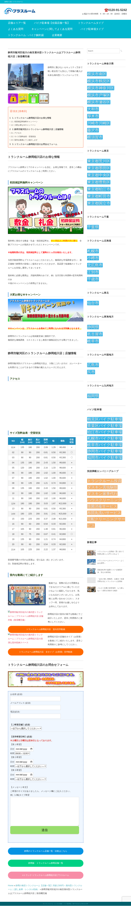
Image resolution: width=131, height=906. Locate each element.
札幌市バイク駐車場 (104, 438)
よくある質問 (15, 29)
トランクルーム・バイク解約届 (26, 35)
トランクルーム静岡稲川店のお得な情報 (31, 118)
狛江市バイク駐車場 (104, 432)
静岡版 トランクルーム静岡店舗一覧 (45, 863)
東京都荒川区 (98, 161)
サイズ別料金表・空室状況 (23, 136)
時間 (12, 753)
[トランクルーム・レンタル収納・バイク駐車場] (20, 9)
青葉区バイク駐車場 (104, 426)
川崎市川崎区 (98, 123)
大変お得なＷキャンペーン (23, 125)
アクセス (16, 133)
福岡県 (93, 396)
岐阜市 (93, 341)
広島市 (93, 365)
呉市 (91, 372)
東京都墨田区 (98, 168)
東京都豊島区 (98, 182)
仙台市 (93, 303)
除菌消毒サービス (102, 506)
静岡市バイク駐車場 (104, 451)
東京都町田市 (98, 196)
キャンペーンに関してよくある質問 (51, 29)
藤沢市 (93, 130)
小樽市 (93, 258)
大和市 (93, 109)
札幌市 (93, 251)
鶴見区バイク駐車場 (104, 419)
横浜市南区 (96, 74)
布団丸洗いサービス (104, 513)
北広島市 (95, 265)
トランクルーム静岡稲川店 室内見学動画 (45, 629)
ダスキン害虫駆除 (102, 487)
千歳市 (93, 279)
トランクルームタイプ (91, 22)
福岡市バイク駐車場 (104, 457)
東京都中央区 (98, 175)
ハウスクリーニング (104, 500)
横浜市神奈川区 (100, 88)
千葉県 (93, 227)
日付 (12, 749)
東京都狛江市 (98, 189)
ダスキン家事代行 (102, 494)
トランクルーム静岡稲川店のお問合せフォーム (34, 144)
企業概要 (57, 35)
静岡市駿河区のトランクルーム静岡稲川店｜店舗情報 (37, 129)
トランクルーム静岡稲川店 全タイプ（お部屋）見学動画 (45, 652)
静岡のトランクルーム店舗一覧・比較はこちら (45, 851)
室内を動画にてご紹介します (24, 140)
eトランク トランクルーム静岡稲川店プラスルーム (45, 875)
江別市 (93, 272)
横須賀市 (95, 137)
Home (10, 885)
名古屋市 (95, 334)
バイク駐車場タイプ (92, 29)
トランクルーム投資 (104, 481)
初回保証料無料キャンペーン (24, 122)
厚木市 (93, 116)
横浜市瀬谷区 (98, 102)
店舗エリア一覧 (17, 22)
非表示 (22, 111)
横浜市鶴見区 (98, 81)
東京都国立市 (98, 203)
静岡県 (93, 327)
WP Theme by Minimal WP (80, 903)
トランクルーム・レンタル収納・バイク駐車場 (57, 903)
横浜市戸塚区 (98, 95)
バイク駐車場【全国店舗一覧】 (52, 22)
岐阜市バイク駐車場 (104, 445)
